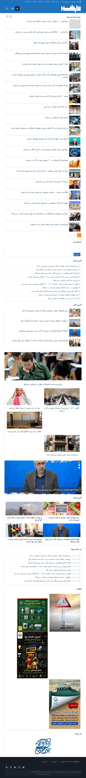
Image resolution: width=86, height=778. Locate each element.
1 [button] (79, 463)
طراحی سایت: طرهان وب (43, 774)
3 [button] (79, 468)
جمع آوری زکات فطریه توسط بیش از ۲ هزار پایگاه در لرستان (45, 149)
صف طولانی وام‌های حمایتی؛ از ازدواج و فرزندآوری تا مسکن (58, 295)
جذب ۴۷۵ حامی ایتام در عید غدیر (56, 107)
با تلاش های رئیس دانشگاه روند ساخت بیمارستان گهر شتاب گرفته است (54, 291)
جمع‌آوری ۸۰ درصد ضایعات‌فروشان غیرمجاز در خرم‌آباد (60, 287)
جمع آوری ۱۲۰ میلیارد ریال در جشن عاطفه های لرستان (47, 21)
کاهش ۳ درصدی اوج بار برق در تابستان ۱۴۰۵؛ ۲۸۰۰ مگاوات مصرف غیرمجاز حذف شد (50, 284)
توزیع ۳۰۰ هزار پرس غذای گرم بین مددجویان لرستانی (48, 96)
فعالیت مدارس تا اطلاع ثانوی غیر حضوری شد (24, 431)
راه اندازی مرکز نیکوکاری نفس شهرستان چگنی (50, 43)
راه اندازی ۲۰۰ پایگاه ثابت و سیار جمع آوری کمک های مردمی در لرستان (41, 32)
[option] (43, 477)
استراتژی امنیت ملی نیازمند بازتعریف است (62, 455)
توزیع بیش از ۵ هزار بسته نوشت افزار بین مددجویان (49, 224)
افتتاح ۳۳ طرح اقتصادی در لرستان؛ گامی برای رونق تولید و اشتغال (56, 273)
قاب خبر (58, 771)
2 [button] (79, 465)
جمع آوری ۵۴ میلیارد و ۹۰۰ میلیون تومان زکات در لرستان (47, 160)
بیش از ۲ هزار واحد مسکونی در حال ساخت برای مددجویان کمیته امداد (42, 171)
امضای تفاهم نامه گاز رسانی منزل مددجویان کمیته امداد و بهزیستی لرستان (40, 85)
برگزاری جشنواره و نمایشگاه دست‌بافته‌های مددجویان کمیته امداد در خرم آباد (39, 214)
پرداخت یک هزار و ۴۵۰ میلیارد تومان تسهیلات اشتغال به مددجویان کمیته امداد (39, 128)
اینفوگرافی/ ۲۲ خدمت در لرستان (70, 761)
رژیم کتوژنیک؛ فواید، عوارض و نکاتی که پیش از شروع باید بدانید (57, 266)
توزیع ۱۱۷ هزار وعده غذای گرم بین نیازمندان (51, 181)
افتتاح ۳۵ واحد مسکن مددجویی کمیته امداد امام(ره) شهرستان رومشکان (41, 53)
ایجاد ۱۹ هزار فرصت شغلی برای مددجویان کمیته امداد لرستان (45, 64)
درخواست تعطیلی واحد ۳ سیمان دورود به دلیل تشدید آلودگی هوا (57, 269)
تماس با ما (54, 761)
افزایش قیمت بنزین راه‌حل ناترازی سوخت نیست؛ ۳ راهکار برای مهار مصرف (53, 277)
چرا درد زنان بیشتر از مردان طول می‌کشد (24, 408)
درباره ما (44, 761)
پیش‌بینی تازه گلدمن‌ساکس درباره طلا (66, 280)
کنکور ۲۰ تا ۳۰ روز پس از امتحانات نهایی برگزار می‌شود (61, 409)
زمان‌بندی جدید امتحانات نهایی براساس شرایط (43, 384)
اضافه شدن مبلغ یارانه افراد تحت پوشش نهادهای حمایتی (47, 139)
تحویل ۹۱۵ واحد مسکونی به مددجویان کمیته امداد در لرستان (46, 203)
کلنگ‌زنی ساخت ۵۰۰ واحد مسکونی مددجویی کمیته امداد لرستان (44, 192)
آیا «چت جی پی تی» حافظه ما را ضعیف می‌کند (62, 298)
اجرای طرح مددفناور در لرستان (56, 117)
